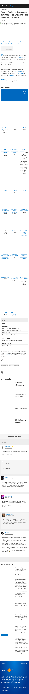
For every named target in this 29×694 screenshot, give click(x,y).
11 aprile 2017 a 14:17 (8, 497)
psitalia (7, 48)
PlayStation (8, 6)
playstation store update (14, 365)
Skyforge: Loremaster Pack (14, 254)
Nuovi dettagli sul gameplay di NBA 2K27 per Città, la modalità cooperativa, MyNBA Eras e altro (21, 616)
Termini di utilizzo (5, 687)
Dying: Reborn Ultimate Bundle (24, 277)
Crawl (5, 190)
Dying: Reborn (5, 313)
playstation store (4, 365)
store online (8, 354)
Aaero (3, 230)
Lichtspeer (7, 81)
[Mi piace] (19, 574)
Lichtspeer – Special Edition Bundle (5, 210)
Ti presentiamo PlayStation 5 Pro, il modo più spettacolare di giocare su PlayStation (21, 569)
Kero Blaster (12, 75)
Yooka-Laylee (22, 57)
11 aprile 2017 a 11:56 (8, 448)
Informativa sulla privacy (20, 687)
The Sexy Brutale (19, 73)
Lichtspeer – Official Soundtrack (14, 210)
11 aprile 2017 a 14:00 (9, 478)
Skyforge (3, 79)
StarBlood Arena (18, 71)
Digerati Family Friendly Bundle (14, 277)
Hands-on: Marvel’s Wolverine (20, 603)
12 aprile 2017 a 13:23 (10, 515)
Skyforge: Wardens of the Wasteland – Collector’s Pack (5, 256)
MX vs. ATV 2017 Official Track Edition (14, 151)
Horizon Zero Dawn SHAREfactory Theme (23, 256)
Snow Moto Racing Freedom (24, 209)
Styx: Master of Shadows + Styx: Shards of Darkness (5, 152)
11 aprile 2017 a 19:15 (9, 463)
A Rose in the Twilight (14, 313)
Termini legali (4, 690)
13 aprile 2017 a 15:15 (9, 534)
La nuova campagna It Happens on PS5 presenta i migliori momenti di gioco (21, 593)
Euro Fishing (24, 128)
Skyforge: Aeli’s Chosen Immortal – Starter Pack (24, 233)
